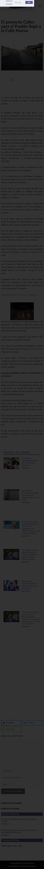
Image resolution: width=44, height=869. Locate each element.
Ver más (18, 2)
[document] (22, 434)
